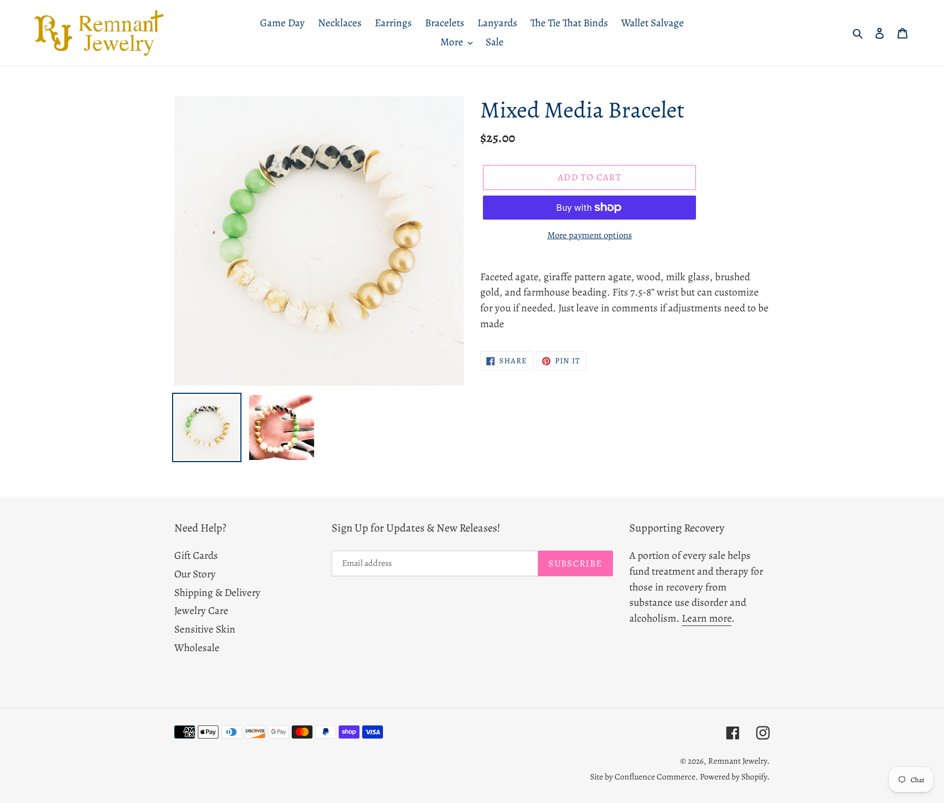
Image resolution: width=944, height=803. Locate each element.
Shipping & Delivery (217, 592)
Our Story (195, 573)
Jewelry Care (201, 610)
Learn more (706, 618)
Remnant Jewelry (737, 760)
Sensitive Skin (204, 629)
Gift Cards (196, 555)
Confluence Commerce (655, 776)
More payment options (589, 235)
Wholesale (197, 647)
